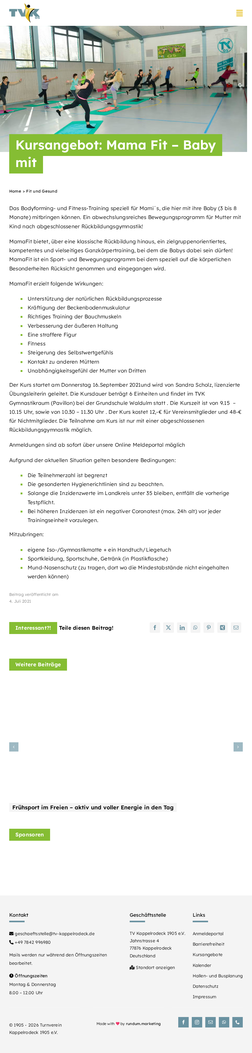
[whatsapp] (224, 1022)
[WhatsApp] (195, 627)
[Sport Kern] (28, 859)
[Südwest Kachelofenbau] (151, 854)
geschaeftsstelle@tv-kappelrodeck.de (54, 933)
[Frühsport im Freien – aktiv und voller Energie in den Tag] (86, 685)
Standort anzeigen (155, 967)
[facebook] (183, 1022)
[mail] (210, 1022)
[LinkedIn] (182, 627)
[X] (168, 627)
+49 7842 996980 (32, 942)
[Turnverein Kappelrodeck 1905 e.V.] (24, 5)
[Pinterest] (208, 627)
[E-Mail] (236, 627)
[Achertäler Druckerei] (213, 862)
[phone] (237, 1022)
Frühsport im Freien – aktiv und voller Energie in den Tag (93, 807)
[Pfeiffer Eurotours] (90, 864)
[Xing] (222, 627)
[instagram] (197, 1022)
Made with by (128, 1023)
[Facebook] (155, 627)
